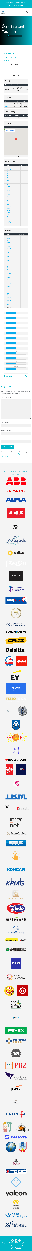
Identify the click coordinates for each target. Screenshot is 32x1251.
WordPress (15, 1245)
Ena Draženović (8, 242)
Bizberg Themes (16, 1247)
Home (4, 36)
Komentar (7, 397)
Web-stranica (5, 438)
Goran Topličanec (8, 279)
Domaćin (11, 115)
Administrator (10, 376)
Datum (6, 115)
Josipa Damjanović (9, 248)
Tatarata (6, 106)
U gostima (23, 115)
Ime (6, 422)
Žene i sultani (8, 103)
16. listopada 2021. (9, 53)
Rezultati (17, 115)
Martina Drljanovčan (9, 190)
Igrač (8, 165)
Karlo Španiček (8, 268)
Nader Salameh (9, 273)
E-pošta (7, 430)
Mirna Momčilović (9, 196)
